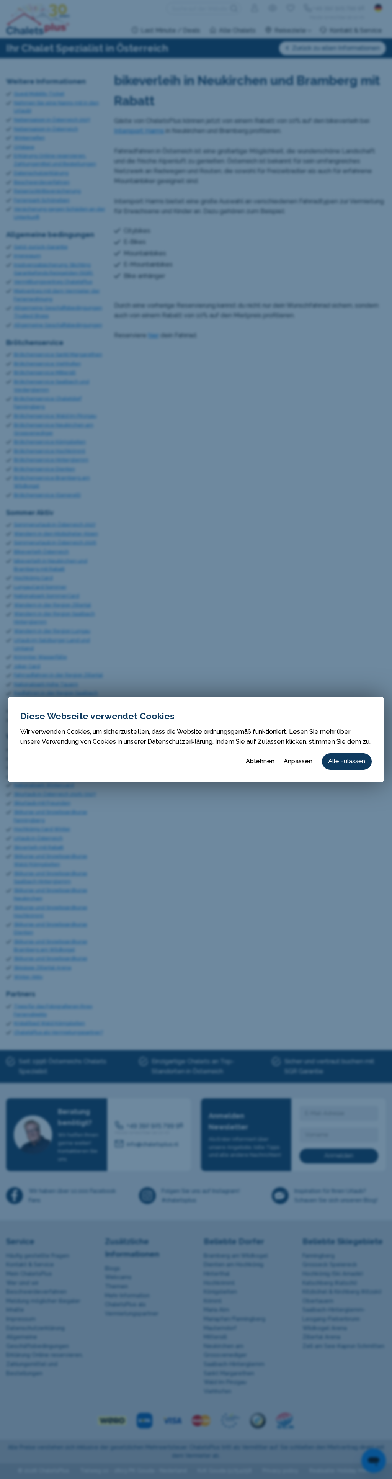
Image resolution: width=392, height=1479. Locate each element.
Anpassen (298, 761)
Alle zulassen (346, 761)
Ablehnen (260, 761)
